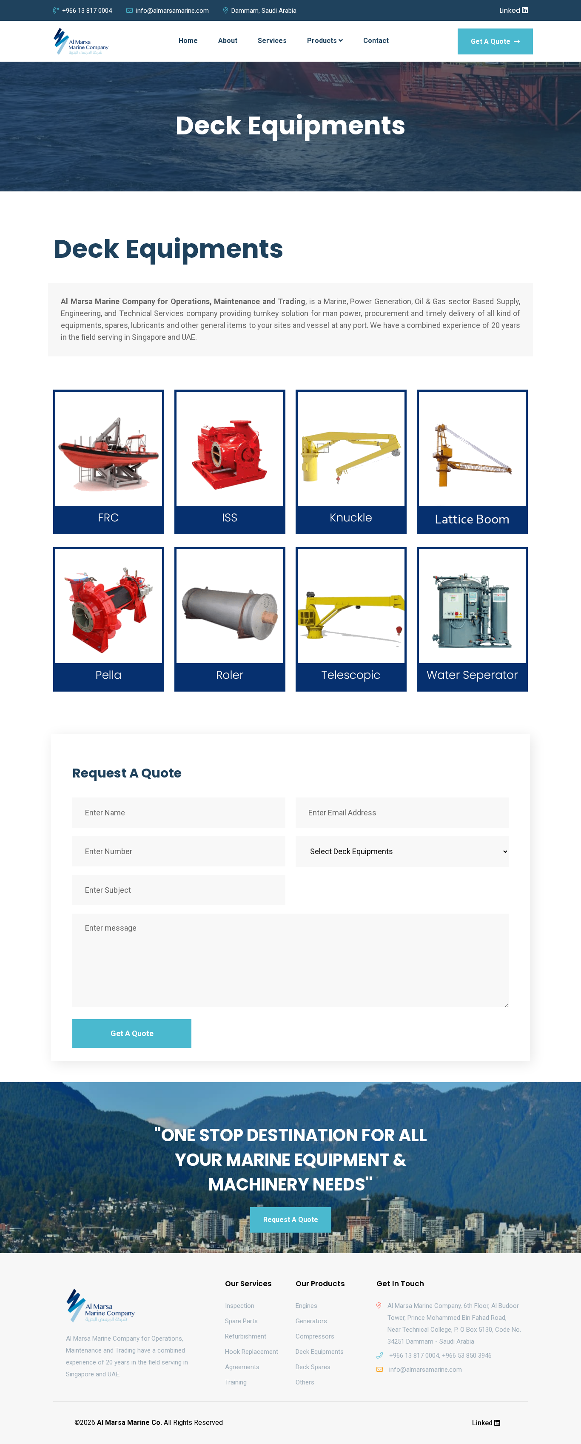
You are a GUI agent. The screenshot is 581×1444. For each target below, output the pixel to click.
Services (272, 41)
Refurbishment (245, 1336)
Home (188, 41)
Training (236, 1382)
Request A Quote (290, 1220)
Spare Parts (241, 1321)
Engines (306, 1306)
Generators (311, 1321)
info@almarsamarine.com (172, 10)
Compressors (315, 1336)
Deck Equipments (320, 1352)
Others (305, 1382)
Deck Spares (313, 1367)
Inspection (239, 1306)
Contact (376, 41)
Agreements (242, 1367)
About (227, 41)
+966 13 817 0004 (87, 10)
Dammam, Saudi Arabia (263, 10)
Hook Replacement (251, 1352)
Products (323, 41)
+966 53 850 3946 (467, 1355)
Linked (510, 10)
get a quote (491, 41)
